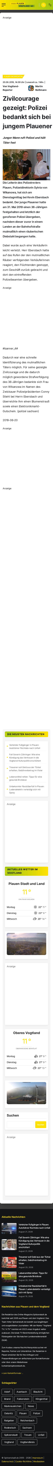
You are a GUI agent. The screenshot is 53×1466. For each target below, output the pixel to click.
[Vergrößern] (42, 936)
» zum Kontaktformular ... (12, 1373)
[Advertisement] (26, 46)
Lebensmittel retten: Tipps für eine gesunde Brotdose (25, 778)
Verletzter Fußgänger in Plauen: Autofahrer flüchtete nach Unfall (24, 746)
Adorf (7, 1391)
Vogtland (9, 1442)
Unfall (41, 1435)
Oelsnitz (8, 1413)
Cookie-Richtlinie (23, 1461)
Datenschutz (8, 1461)
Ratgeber (9, 1420)
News (31, 1406)
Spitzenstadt (11, 1435)
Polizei (36, 1413)
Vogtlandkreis (27, 1442)
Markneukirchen (12, 1406)
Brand (7, 1399)
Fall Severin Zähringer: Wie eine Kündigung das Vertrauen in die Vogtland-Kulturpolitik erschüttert (25, 757)
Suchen (13, 1115)
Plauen (23, 1413)
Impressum (37, 1457)
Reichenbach (27, 1420)
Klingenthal (41, 1399)
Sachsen (27, 1427)
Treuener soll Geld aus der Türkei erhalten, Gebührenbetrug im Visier (26, 769)
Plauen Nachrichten (13, 76)
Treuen (28, 1435)
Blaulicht (38, 1391)
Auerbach (22, 1391)
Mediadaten (38, 1461)
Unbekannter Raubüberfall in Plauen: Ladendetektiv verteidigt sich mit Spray (26, 789)
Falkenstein (23, 1399)
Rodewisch (10, 1427)
